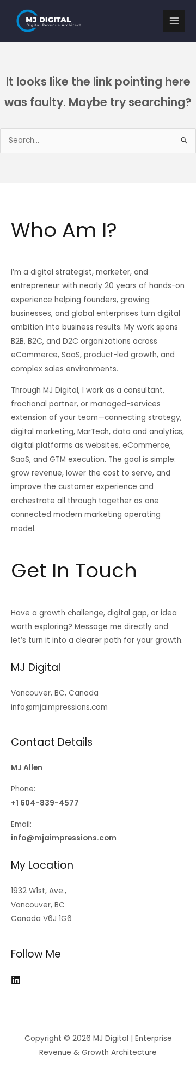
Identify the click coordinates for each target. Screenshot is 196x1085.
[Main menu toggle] (174, 21)
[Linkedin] (16, 980)
